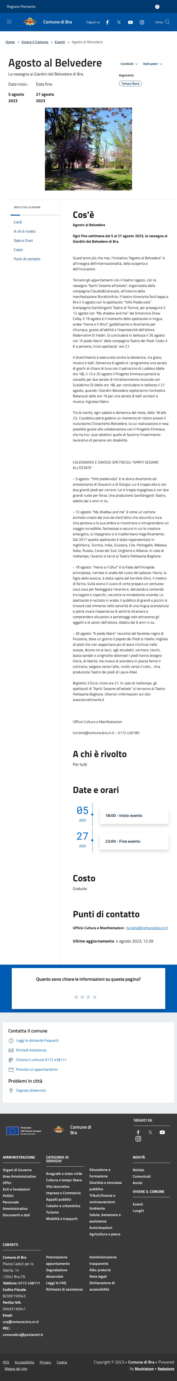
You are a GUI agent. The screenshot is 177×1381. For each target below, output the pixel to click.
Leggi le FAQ (56, 1283)
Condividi (127, 63)
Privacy (45, 1362)
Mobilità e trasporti (61, 1218)
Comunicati (142, 1176)
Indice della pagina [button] (27, 207)
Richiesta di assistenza (64, 1289)
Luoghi (138, 1210)
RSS (6, 1362)
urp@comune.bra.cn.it (21, 1321)
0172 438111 (29, 1283)
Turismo (52, 1212)
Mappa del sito (16, 1368)
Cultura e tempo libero (64, 1180)
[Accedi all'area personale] (157, 6)
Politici (8, 1195)
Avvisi (137, 1182)
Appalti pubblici (58, 1199)
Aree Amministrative (19, 1176)
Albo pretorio (100, 1270)
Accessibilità (24, 1362)
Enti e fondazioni (16, 1189)
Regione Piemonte (21, 6)
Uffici (7, 1182)
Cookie (62, 1362)
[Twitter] (117, 22)
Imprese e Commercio (63, 1193)
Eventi (60, 42)
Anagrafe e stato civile (64, 1173)
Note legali (98, 1276)
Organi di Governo (17, 1170)
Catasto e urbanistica (63, 1205)
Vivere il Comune (35, 42)
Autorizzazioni (100, 1227)
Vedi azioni (150, 63)
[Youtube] (128, 22)
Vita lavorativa (57, 1186)
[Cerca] (167, 22)
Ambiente (97, 1208)
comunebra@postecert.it (23, 1334)
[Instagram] (140, 22)
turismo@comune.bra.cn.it (147, 928)
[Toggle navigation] (9, 21)
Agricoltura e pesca (104, 1234)
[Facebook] (105, 22)
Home (10, 42)
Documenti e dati (16, 1215)
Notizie (138, 1170)
